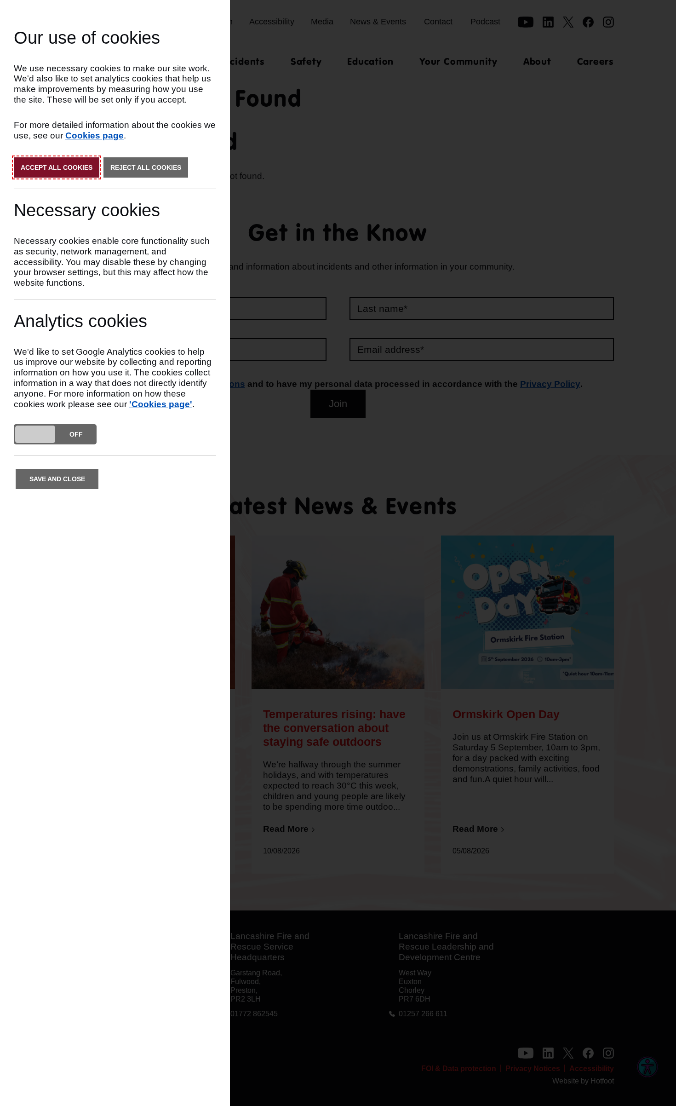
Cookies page (94, 135)
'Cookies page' (160, 404)
